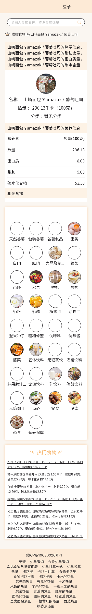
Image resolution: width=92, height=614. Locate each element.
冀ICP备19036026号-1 (44, 555)
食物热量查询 (58, 561)
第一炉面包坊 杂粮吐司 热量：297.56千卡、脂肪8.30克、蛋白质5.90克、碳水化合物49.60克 (45, 476)
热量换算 (74, 566)
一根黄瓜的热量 (47, 601)
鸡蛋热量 (22, 591)
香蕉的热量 (45, 581)
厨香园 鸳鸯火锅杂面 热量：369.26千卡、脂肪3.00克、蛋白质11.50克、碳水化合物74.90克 (45, 501)
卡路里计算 (46, 571)
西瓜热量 (71, 601)
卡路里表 (46, 576)
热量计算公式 (52, 566)
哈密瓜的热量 (65, 596)
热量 (15, 571)
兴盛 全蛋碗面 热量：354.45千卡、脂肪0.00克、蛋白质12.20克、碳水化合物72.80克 (43, 489)
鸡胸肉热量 (24, 581)
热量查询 (37, 561)
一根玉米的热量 (65, 586)
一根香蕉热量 (44, 606)
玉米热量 (65, 581)
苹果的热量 (40, 586)
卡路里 (28, 571)
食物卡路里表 (24, 576)
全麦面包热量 (20, 601)
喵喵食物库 (20, 34)
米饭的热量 (18, 586)
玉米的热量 (65, 576)
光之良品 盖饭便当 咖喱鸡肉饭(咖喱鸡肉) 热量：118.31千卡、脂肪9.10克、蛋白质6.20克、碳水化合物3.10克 (45, 513)
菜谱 (22, 561)
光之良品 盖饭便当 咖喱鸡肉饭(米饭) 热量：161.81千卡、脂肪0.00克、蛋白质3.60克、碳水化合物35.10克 (45, 526)
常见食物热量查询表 (22, 566)
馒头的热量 (42, 596)
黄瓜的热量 (42, 591)
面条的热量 (20, 596)
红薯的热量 (63, 591)
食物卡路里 (67, 571)
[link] (20, 34)
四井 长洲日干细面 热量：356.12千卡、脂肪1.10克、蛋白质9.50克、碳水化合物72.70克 (45, 464)
